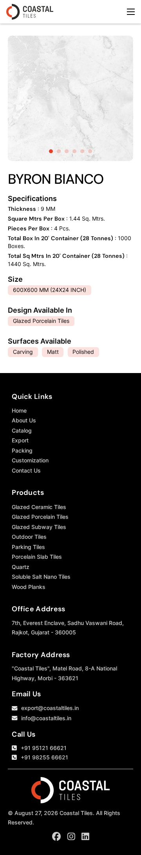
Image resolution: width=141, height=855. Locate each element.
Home (19, 410)
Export (20, 440)
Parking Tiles (28, 546)
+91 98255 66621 (44, 757)
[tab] (51, 151)
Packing (22, 450)
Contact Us (26, 470)
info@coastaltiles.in (46, 718)
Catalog (22, 430)
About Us (24, 420)
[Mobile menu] (131, 12)
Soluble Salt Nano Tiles (41, 576)
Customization (30, 460)
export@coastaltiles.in (50, 708)
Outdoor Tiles (29, 536)
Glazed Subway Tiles (39, 527)
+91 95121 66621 (44, 748)
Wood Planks (28, 586)
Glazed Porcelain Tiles (40, 516)
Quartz (20, 566)
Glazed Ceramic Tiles (39, 507)
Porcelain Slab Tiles (37, 556)
